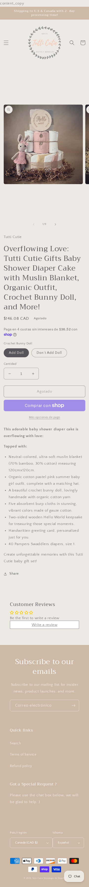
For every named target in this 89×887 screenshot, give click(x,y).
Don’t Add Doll (49, 353)
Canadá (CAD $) (26, 842)
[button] (6, 42)
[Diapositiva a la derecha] (55, 224)
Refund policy (21, 766)
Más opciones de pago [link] (44, 417)
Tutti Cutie (37, 878)
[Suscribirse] (73, 705)
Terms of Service (23, 755)
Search (15, 743)
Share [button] (14, 574)
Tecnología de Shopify (54, 878)
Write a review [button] (44, 625)
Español (63, 842)
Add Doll (16, 353)
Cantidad (10, 363)
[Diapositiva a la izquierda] (33, 224)
